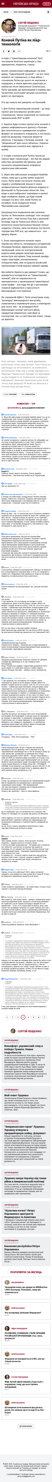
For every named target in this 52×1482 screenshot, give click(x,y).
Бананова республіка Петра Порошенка (22, 1247)
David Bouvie (9, 469)
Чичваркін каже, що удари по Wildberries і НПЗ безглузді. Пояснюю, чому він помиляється (26, 1290)
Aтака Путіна (28, 394)
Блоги (6, 12)
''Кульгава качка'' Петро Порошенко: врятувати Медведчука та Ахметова (20, 1214)
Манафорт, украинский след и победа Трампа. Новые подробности (23, 1049)
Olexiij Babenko (10, 415)
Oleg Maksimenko (11, 979)
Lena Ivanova (9, 584)
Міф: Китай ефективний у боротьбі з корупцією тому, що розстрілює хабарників (24, 1384)
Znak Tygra (8, 734)
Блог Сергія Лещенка (22, 12)
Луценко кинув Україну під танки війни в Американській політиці (25, 1180)
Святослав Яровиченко (13, 494)
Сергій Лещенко (28, 22)
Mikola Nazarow (10, 534)
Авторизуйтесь (14, 408)
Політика (10, 394)
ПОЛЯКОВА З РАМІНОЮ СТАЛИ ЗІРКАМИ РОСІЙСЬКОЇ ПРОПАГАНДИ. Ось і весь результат (25, 1336)
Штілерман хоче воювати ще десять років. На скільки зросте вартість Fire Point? (24, 1410)
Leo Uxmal (8, 678)
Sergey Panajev (10, 511)
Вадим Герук (9, 870)
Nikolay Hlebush (10, 745)
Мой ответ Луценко (16, 1095)
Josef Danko (9, 640)
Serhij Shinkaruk (10, 438)
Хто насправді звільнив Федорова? (23, 1312)
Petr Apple (8, 484)
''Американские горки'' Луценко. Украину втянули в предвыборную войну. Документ (25, 1130)
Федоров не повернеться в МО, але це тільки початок (24, 1360)
